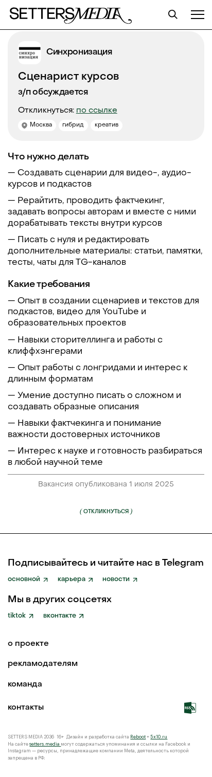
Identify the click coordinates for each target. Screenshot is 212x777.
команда (25, 685)
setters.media (45, 744)
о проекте (28, 644)
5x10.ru (158, 737)
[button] (197, 15)
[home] (70, 15)
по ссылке (96, 111)
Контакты (26, 708)
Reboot (138, 737)
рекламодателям (43, 664)
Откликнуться (106, 511)
